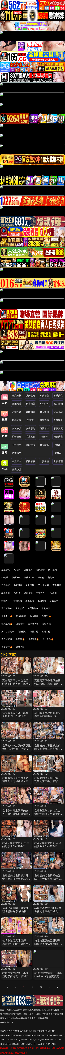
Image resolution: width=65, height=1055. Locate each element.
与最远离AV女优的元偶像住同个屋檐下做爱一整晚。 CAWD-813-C (47, 911)
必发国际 (54, 600)
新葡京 (51, 577)
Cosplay (44, 403)
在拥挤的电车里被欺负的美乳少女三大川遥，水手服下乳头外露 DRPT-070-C (47, 750)
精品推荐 (16, 395)
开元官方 (20, 623)
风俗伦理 (58, 461)
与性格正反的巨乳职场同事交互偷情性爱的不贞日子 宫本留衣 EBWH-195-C (48, 945)
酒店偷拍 (28, 592)
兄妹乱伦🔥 (48, 639)
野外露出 (58, 420)
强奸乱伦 (30, 395)
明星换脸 (30, 436)
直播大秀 (46, 631)
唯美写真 (44, 444)
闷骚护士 (58, 436)
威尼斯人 (5, 569)
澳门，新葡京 (7, 631)
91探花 (30, 420)
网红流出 (44, 420)
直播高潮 (57, 585)
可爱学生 (44, 428)
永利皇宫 (46, 608)
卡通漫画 (16, 444)
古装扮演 (16, 428)
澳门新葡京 (6, 608)
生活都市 (16, 461)
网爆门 (58, 444)
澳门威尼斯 (6, 639)
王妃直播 (52, 592)
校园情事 (30, 461)
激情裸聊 (34, 616)
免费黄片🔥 (6, 646)
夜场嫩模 (42, 600)
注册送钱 (16, 577)
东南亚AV (58, 411)
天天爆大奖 (33, 623)
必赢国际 (18, 585)
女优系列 (30, 428)
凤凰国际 (29, 585)
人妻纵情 (44, 461)
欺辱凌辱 (16, 420)
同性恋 (58, 452)
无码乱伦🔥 (6, 623)
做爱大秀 (34, 631)
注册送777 (29, 577)
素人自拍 (58, 403)
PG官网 (17, 569)
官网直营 (40, 569)
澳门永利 (52, 569)
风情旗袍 (16, 436)
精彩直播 (5, 592)
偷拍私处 (18, 600)
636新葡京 (21, 616)
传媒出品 (16, 452)
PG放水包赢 (43, 585)
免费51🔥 (46, 616)
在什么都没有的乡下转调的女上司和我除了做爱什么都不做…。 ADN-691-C (16, 782)
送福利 (41, 577)
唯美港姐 (44, 411)
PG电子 (4, 577)
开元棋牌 (28, 569)
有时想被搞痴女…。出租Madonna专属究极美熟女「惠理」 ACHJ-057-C (48, 976)
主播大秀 (40, 592)
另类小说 (16, 469)
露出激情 (30, 444)
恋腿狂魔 (58, 428)
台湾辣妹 (16, 411)
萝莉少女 (58, 395)
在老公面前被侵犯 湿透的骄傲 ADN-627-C (47, 844)
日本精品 (30, 403)
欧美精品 (44, 395)
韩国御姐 (30, 411)
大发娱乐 (20, 608)
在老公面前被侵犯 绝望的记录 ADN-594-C (15, 844)
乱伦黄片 (5, 600)
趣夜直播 (29, 600)
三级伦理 (16, 403)
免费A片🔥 (34, 639)
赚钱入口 (20, 646)
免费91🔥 (20, 639)
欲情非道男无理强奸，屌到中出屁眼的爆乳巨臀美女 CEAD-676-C (15, 944)
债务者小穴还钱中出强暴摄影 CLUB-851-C (15, 714)
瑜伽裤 (44, 436)
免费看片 (22, 631)
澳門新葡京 (33, 608)
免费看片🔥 (6, 616)
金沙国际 (46, 623)
